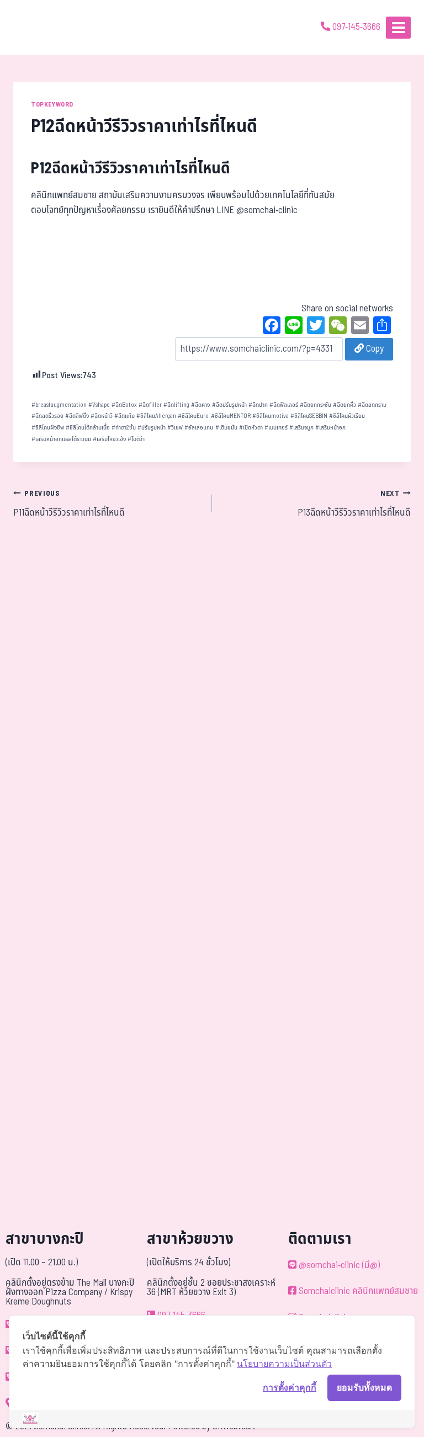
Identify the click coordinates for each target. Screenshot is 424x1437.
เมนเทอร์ (276, 427)
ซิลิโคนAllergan (156, 416)
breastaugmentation (59, 405)
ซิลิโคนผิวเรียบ (347, 416)
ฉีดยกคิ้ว (344, 405)
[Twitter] (316, 326)
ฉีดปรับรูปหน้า (229, 405)
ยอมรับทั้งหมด (364, 1387)
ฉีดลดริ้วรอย (47, 416)
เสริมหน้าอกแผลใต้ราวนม (61, 439)
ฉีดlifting (176, 405)
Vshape (99, 405)
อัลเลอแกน (198, 427)
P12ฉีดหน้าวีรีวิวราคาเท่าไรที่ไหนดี (130, 169)
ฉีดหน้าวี (102, 416)
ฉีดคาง (200, 405)
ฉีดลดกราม (372, 405)
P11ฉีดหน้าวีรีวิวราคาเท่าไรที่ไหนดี (69, 504)
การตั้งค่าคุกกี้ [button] (289, 1387)
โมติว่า (136, 439)
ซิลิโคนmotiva (270, 416)
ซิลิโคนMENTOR (231, 416)
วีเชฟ (175, 427)
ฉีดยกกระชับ (315, 405)
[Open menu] (398, 27)
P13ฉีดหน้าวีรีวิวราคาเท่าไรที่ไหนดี (354, 504)
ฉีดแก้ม (124, 416)
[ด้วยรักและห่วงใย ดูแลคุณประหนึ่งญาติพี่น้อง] (40, 28)
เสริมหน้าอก (330, 427)
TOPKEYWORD (52, 104)
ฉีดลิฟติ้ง (77, 416)
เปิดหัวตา (251, 427)
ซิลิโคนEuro (193, 416)
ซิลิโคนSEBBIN (308, 416)
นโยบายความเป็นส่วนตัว (284, 1363)
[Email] (360, 326)
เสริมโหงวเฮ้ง (109, 439)
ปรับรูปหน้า (151, 427)
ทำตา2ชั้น (124, 427)
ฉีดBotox (124, 405)
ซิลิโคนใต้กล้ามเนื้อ (88, 427)
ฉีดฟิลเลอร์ (283, 405)
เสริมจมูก (301, 427)
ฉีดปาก (258, 405)
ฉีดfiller (150, 405)
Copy (374, 349)
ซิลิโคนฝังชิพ (47, 427)
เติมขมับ (226, 427)
